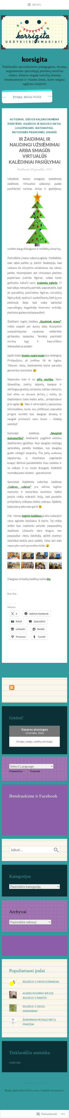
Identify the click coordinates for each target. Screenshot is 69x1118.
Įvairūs (51, 132)
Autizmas (17, 119)
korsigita (34, 59)
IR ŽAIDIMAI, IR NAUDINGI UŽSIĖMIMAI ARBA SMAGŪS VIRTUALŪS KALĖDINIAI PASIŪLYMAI (35, 150)
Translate (35, 771)
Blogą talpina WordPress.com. (22, 1090)
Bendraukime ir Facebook (33, 795)
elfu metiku (45, 379)
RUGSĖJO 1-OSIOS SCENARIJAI (41, 981)
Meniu (36, 4)
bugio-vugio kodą (33, 355)
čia (48, 579)
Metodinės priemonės (28, 132)
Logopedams (24, 128)
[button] (14, 557)
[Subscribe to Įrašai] (11, 689)
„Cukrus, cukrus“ (19, 486)
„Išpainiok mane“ (50, 321)
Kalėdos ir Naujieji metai (42, 123)
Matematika (44, 128)
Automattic (57, 1090)
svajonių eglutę (47, 282)
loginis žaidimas (32, 515)
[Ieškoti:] (34, 850)
